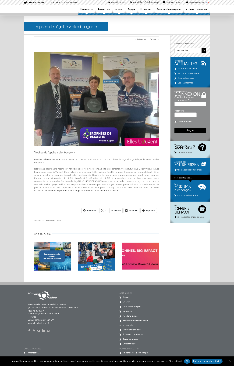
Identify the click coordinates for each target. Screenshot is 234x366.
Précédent (142, 39)
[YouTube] (38, 330)
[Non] (230, 361)
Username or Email (183, 100)
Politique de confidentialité (207, 361)
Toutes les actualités (187, 68)
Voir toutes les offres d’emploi (190, 217)
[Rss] (34, 330)
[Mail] (48, 330)
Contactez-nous (184, 152)
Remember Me (185, 121)
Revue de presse (53, 220)
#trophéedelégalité (64, 190)
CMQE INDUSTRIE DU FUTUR (68, 159)
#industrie (50, 190)
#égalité (79, 190)
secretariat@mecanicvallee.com (43, 313)
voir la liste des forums (187, 195)
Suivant (153, 39)
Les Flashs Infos (185, 83)
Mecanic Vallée (41, 159)
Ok (187, 361)
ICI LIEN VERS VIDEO (92, 181)
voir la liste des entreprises (189, 170)
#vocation (114, 190)
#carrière (104, 190)
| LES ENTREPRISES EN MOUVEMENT (53, 2)
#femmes (88, 190)
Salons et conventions (188, 73)
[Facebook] (29, 330)
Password (179, 111)
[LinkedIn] (43, 330)
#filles (96, 190)
